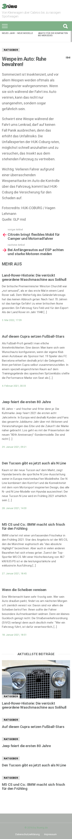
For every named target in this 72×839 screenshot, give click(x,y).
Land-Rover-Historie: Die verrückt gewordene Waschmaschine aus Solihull (34, 277)
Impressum (50, 834)
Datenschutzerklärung (27, 834)
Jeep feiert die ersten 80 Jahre (26, 402)
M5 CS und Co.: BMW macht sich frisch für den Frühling (33, 526)
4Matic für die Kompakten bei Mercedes (53, 34)
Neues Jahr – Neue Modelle (17, 33)
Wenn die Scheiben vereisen (24, 590)
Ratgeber (11, 49)
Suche (65, 26)
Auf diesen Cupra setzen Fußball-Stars (33, 336)
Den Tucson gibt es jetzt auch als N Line (34, 463)
